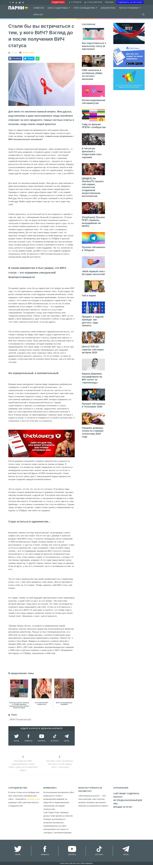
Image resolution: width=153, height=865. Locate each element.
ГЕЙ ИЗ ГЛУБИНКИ (128, 8)
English (38, 14)
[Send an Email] (20, 2)
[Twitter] (13, 2)
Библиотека (108, 8)
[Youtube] (17, 2)
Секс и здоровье (58, 8)
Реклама (109, 2)
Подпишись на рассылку (130, 2)
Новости (38, 8)
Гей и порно (89, 295)
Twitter (31, 58)
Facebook (17, 58)
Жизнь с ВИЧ (28, 53)
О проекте (76, 2)
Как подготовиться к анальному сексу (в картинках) (94, 46)
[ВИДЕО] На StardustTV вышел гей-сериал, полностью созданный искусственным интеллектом (93, 187)
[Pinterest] (23, 2)
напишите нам (33, 799)
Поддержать (58, 2)
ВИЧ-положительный (21, 719)
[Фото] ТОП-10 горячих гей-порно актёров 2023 (93, 349)
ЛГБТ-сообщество (84, 8)
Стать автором (94, 2)
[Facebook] (10, 2)
